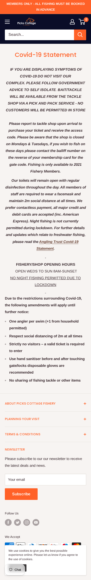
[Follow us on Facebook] (8, 522)
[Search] (80, 35)
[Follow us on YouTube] (36, 522)
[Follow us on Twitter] (17, 522)
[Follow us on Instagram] (26, 522)
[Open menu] (7, 22)
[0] (82, 22)
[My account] (72, 21)
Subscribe (21, 494)
